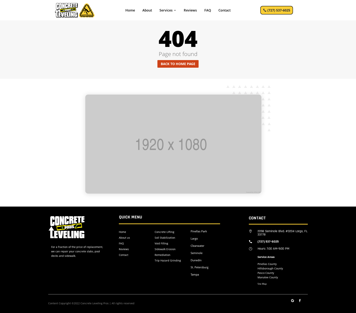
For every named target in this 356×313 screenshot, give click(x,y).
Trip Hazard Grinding (168, 260)
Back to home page (178, 64)
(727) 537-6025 (278, 10)
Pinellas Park (199, 231)
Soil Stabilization (165, 237)
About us (124, 237)
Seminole (196, 253)
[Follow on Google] (292, 301)
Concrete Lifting (164, 232)
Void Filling (161, 243)
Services (166, 10)
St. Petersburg (199, 267)
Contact (224, 10)
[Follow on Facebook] (300, 301)
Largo (194, 238)
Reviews (190, 10)
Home (130, 10)
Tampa (195, 274)
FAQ (207, 10)
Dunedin (196, 260)
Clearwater (197, 246)
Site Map (262, 283)
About (147, 10)
